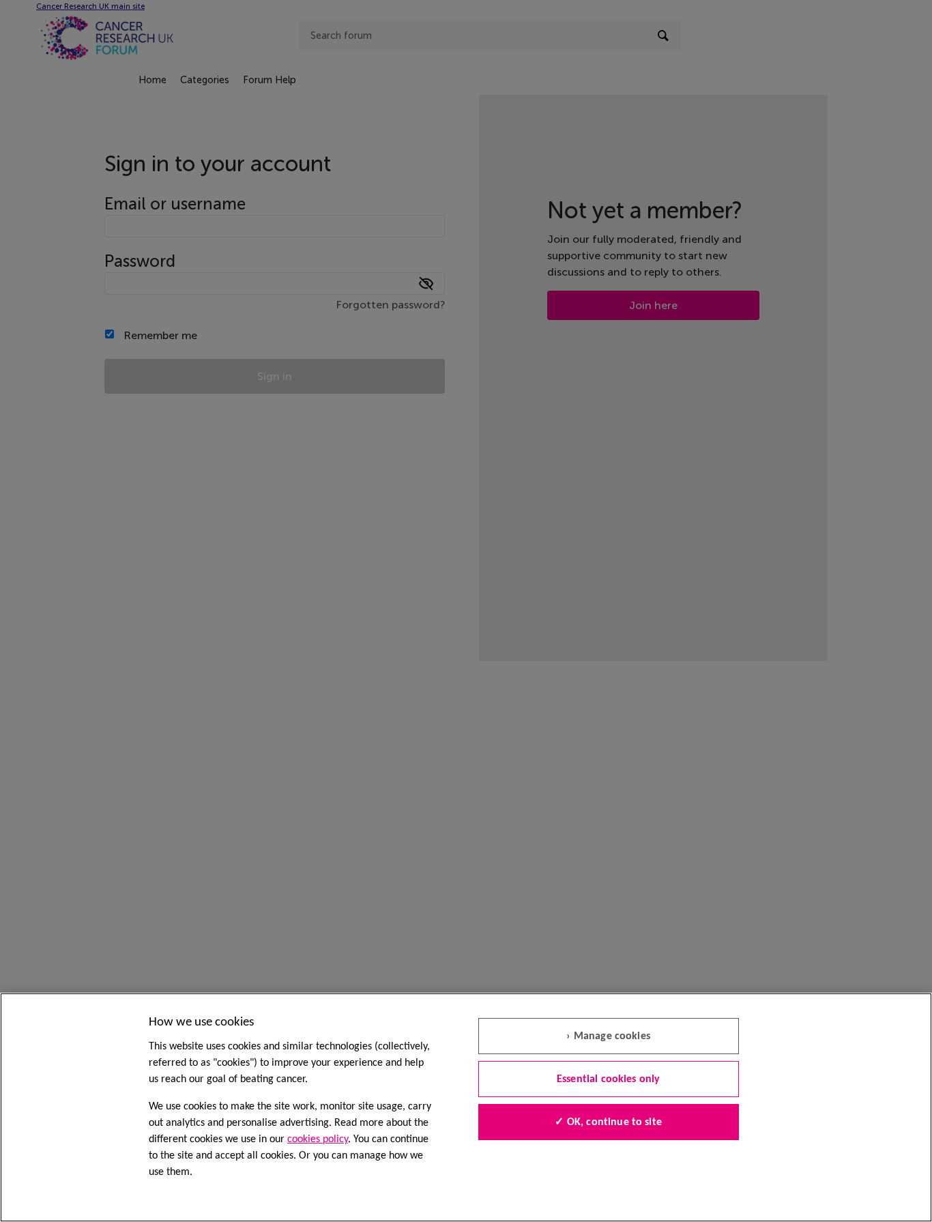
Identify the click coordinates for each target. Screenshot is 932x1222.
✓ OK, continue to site (608, 1122)
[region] (466, 1107)
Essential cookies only (608, 1079)
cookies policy (317, 1139)
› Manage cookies (608, 1036)
